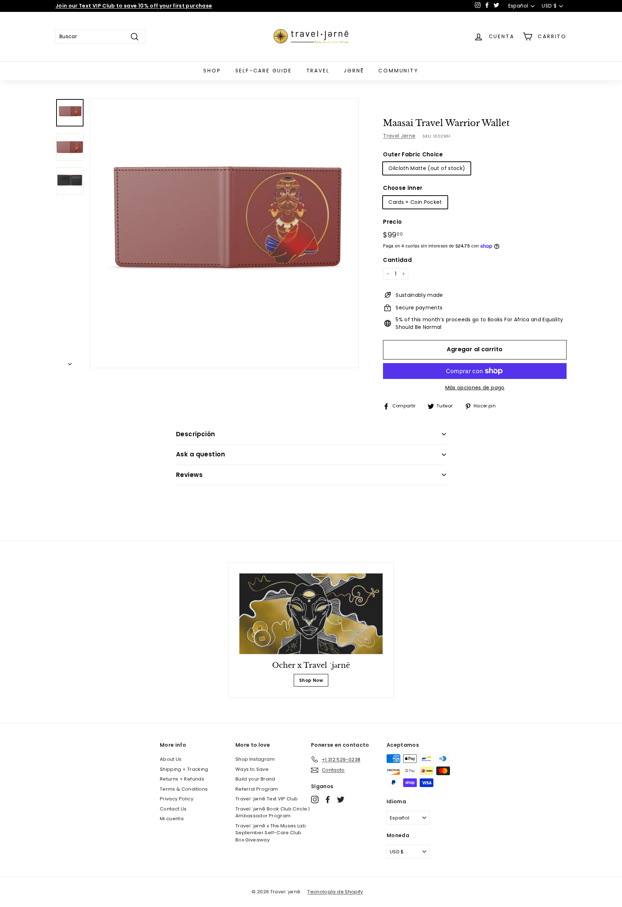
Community (398, 70)
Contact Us (173, 808)
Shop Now (311, 680)
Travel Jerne (399, 135)
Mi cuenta (172, 818)
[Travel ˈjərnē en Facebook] (328, 799)
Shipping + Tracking (184, 769)
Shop (212, 70)
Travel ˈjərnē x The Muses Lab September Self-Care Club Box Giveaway (270, 832)
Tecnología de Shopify (335, 891)
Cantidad (397, 260)
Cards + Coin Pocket (415, 202)
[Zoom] (224, 233)
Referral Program (256, 789)
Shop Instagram (255, 759)
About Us (171, 759)
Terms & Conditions (184, 789)
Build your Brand (255, 779)
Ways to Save (252, 769)
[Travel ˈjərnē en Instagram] (315, 799)
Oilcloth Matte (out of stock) (426, 168)
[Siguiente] (69, 362)
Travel (318, 70)
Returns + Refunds (182, 779)
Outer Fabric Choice (413, 154)
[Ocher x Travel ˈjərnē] (311, 613)
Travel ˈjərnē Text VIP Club (266, 798)
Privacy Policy (176, 798)
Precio (392, 221)
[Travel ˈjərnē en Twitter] (340, 799)
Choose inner (402, 188)
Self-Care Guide (263, 70)
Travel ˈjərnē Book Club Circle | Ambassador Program (272, 812)
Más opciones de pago (475, 387)
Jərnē (354, 70)
